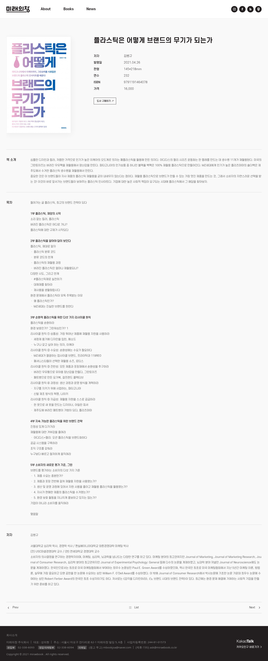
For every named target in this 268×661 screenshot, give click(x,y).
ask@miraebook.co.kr (163, 647)
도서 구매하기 (104, 101)
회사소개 (11, 635)
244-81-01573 (157, 642)
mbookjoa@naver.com (117, 647)
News (91, 9)
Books (68, 9)
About (46, 9)
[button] (15, 607)
